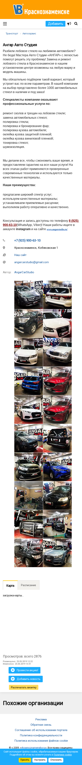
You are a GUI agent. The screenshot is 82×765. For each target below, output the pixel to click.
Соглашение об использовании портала (41, 730)
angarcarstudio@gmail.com (31, 262)
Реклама (41, 719)
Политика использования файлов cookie (41, 740)
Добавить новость (25, 679)
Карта (10, 585)
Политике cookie (63, 754)
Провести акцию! (24, 670)
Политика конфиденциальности (41, 735)
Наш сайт (20, 255)
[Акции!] (69, 24)
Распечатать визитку (23, 687)
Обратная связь (41, 724)
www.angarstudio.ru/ (57, 229)
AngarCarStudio (24, 272)
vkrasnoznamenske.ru (33, 747)
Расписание (28, 585)
